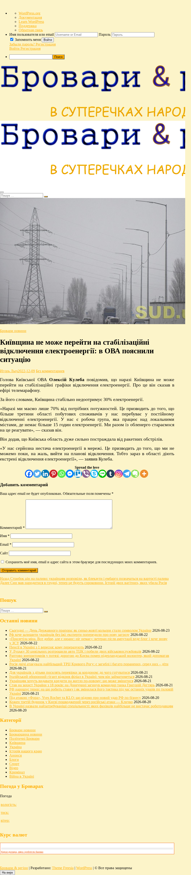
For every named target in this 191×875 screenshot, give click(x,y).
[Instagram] (119, 474)
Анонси (15, 755)
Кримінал (17, 772)
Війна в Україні (21, 776)
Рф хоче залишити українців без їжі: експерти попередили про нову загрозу (69, 635)
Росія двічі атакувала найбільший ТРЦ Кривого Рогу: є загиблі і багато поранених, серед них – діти (88, 664)
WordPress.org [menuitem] (29, 13)
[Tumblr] (110, 474)
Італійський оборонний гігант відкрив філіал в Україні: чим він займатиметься (71, 677)
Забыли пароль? (22, 44)
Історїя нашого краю (25, 751)
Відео (13, 768)
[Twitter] (37, 474)
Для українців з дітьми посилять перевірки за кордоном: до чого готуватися (69, 672)
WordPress (84, 868)
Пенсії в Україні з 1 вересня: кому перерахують (46, 647)
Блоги (14, 760)
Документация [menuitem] (30, 17)
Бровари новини (13, 331)
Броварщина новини (25, 734)
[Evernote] (135, 474)
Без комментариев (50, 371)
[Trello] (78, 474)
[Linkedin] (45, 474)
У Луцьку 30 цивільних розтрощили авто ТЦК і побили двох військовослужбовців (75, 651)
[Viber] (86, 474)
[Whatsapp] (62, 474)
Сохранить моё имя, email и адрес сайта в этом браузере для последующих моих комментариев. (81, 562)
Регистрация (46, 44)
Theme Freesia (63, 868)
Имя (5, 536)
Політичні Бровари (24, 738)
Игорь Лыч (9, 371)
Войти (48, 40)
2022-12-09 (26, 371)
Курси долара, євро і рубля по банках (22, 851)
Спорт (14, 764)
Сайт (4, 553)
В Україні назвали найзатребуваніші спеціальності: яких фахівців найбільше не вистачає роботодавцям (91, 706)
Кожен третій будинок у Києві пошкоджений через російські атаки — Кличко (71, 702)
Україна (15, 747)
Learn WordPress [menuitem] (31, 22)
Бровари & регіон (14, 868)
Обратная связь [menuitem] (31, 30)
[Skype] (94, 474)
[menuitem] (100, 41)
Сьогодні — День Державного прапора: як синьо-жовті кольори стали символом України (80, 630)
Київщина (17, 743)
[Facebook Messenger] (70, 474)
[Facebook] (29, 474)
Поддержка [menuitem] (28, 26)
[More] (144, 474)
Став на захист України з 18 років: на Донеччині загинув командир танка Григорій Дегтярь (82, 685)
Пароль (105, 34)
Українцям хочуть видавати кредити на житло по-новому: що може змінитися (71, 681)
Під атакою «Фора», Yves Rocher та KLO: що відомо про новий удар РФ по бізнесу (75, 698)
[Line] (102, 474)
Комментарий (12, 528)
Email (5, 544)
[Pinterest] (53, 474)
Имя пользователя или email (32, 34)
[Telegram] (127, 474)
